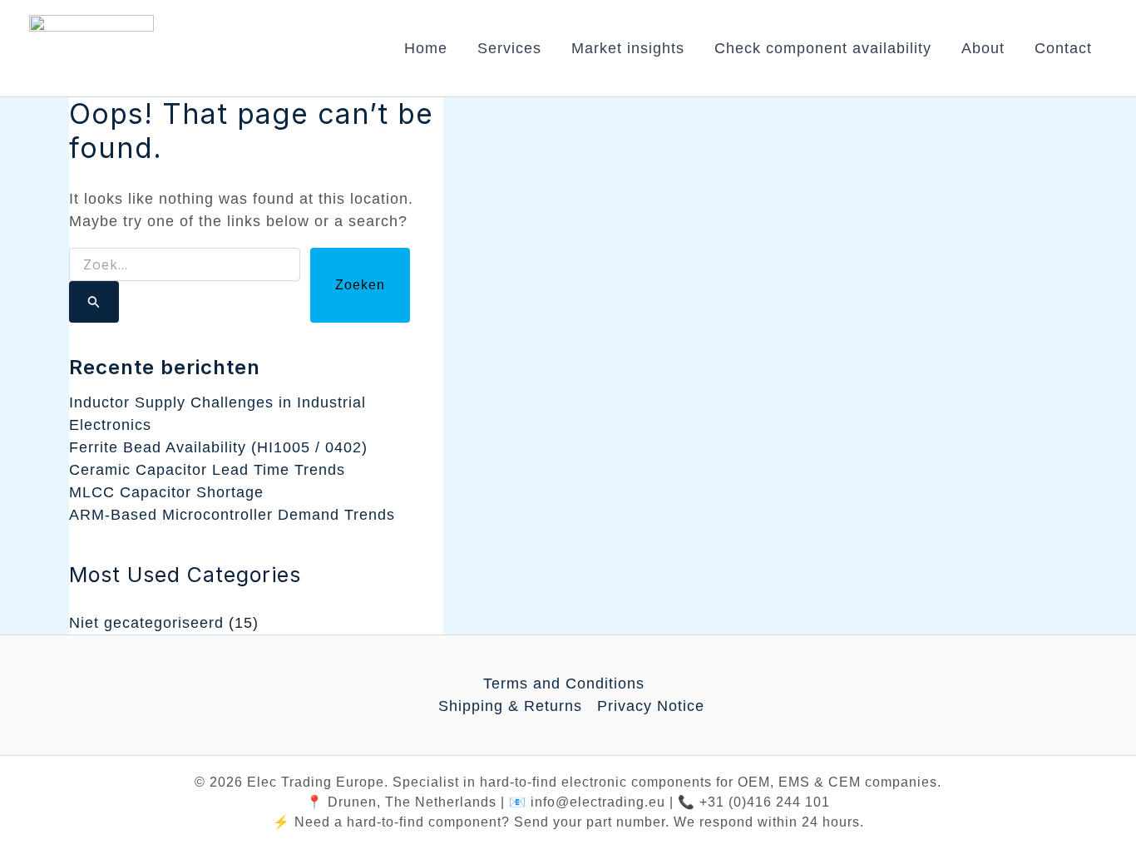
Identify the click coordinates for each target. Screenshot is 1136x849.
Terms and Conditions (564, 683)
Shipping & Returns (510, 706)
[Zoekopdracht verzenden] (94, 302)
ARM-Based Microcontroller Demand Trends (232, 514)
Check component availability (822, 48)
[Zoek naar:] (184, 285)
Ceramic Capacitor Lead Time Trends (207, 470)
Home (425, 48)
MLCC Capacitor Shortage (166, 492)
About (983, 48)
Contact (1063, 48)
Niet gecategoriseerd (146, 623)
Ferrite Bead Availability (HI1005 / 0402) (218, 447)
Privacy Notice (650, 706)
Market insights (627, 48)
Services (509, 48)
